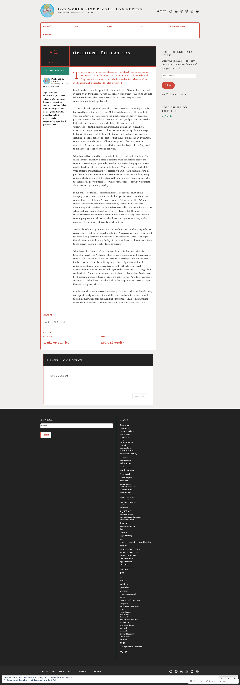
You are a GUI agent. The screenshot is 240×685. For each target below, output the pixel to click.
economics (124, 457)
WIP (141, 26)
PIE (76, 26)
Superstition (125, 622)
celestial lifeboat (127, 431)
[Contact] (197, 11)
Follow (168, 85)
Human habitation (125, 492)
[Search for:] (76, 426)
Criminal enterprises (126, 442)
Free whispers (126, 477)
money (123, 545)
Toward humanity (127, 634)
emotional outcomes (126, 467)
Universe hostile (125, 637)
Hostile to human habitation (128, 487)
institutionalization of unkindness (130, 517)
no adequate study (51, 112)
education (125, 463)
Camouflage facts (125, 428)
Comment (139, 396)
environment (127, 470)
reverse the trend (125, 612)
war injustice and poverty (131, 647)
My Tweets (167, 116)
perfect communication (127, 567)
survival (123, 628)
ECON (109, 26)
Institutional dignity (126, 515)
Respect (46, 118)
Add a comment (55, 62)
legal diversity (126, 536)
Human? (47, 26)
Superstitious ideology (127, 625)
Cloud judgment (125, 434)
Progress (124, 603)
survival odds (124, 631)
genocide (124, 481)
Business (124, 425)
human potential (125, 500)
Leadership (123, 533)
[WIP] (186, 11)
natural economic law (129, 552)
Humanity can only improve (128, 495)
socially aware (124, 615)
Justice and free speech (127, 520)
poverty (124, 591)
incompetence (124, 507)
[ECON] (181, 11)
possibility (124, 587)
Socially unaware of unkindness (129, 619)
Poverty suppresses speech (128, 594)
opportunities (126, 562)
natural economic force (130, 549)
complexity (125, 437)
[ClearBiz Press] (192, 11)
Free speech (125, 474)
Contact (47, 34)
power (123, 597)
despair (123, 445)
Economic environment (127, 450)
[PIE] (176, 11)
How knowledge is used (53, 108)
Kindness (125, 523)
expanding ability (58, 105)
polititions (124, 584)
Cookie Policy (52, 680)
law (121, 529)
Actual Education (55, 71)
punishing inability (51, 115)
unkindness (123, 639)
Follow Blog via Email (177, 53)
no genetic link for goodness (128, 555)
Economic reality (128, 453)
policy (121, 577)
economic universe (125, 460)
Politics (124, 580)
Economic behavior (125, 448)
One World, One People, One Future (100, 9)
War (122, 643)
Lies (121, 539)
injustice (125, 511)
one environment (127, 558)
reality (123, 609)
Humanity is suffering (127, 497)
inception (123, 505)
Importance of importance (128, 502)
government (125, 484)
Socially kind (124, 617)
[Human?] (170, 11)
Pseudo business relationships (129, 606)
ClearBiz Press (177, 26)
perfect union (124, 569)
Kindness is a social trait (127, 526)
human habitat (126, 490)
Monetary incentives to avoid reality (135, 542)
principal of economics (130, 600)
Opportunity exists (125, 564)
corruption (123, 440)
